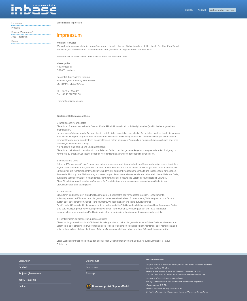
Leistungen (16, 23)
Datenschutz (92, 260)
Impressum (76, 22)
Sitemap (90, 273)
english (189, 10)
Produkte (15, 28)
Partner (15, 41)
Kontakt (202, 10)
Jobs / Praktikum (19, 37)
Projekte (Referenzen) (22, 32)
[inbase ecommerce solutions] (34, 14)
